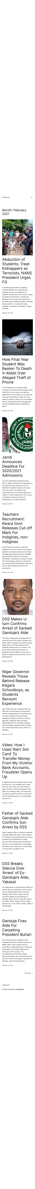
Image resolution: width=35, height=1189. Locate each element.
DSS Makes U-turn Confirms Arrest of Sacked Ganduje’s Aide (17, 626)
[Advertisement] (17, 17)
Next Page (28, 973)
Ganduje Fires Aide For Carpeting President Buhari (16, 928)
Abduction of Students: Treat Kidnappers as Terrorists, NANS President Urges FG (17, 270)
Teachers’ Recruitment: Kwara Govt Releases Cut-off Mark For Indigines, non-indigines (17, 528)
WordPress (20, 989)
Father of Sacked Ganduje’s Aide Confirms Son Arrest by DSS (17, 820)
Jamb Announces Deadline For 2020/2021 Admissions (13, 466)
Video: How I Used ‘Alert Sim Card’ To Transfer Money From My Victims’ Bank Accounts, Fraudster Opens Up (17, 761)
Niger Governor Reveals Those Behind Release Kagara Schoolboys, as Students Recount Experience (15, 687)
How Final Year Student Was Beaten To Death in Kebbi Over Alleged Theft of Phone (17, 370)
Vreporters (6, 197)
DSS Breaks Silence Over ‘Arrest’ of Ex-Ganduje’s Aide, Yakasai (15, 872)
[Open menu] (32, 197)
